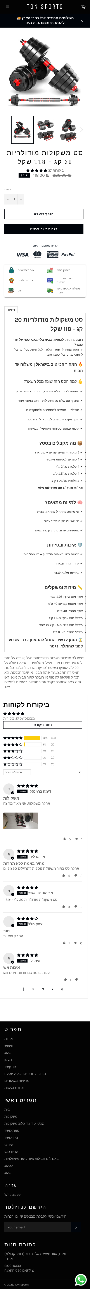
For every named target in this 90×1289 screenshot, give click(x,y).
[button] (37, 170)
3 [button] (43, 989)
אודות (8, 1039)
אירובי (8, 1145)
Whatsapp (12, 1194)
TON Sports (45, 7)
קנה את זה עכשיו (44, 229)
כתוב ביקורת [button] (43, 725)
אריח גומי (11, 1152)
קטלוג (8, 1166)
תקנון (8, 1060)
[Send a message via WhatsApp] (81, 1280)
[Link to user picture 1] (20, 821)
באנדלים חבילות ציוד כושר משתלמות (31, 1159)
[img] (27, 786)
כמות (7, 189)
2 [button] (33, 989)
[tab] (11, 309)
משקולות (10, 1116)
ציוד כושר (11, 1138)
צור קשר (10, 1067)
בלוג (7, 1053)
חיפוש (8, 1046)
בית (7, 1109)
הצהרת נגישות (15, 1088)
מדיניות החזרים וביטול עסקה (25, 1074)
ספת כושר (11, 1131)
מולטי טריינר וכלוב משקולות (24, 1123)
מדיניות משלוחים (16, 1081)
